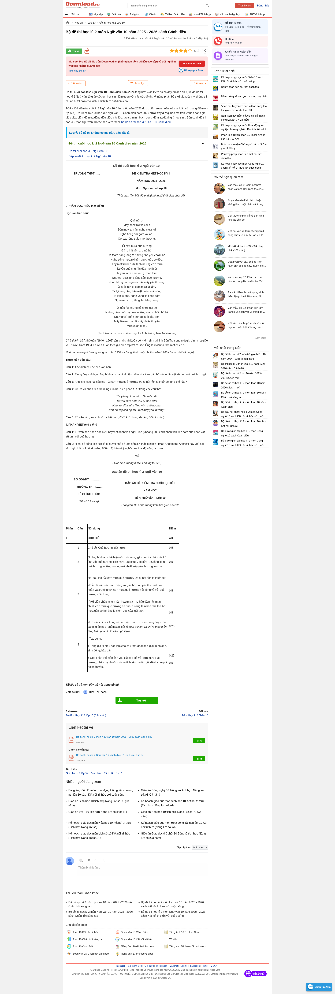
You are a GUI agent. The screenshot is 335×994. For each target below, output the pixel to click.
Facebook (195, 966)
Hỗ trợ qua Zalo (193, 70)
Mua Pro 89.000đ (192, 63)
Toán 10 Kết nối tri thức (86, 932)
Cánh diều (96, 773)
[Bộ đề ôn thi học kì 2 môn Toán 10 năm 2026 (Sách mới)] (215, 384)
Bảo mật (174, 966)
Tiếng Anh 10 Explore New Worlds (184, 936)
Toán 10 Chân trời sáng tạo (88, 939)
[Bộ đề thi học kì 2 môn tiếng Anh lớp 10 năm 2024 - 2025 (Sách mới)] (215, 355)
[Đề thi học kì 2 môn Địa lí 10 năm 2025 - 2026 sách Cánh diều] (215, 365)
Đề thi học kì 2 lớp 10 (77, 773)
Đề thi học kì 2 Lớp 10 (112, 22)
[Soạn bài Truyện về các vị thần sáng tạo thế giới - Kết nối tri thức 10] (215, 107)
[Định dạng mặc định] (103, 860)
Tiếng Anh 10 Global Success (137, 946)
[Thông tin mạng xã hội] (255, 978)
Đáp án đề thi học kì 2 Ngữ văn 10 (90, 156)
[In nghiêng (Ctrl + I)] (95, 860)
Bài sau (198, 83)
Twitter (205, 966)
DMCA (214, 966)
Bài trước (76, 83)
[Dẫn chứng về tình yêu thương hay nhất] (215, 98)
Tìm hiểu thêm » (78, 70)
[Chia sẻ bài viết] (205, 51)
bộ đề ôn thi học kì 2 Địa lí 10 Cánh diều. (146, 122)
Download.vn (68, 23)
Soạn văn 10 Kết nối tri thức (136, 939)
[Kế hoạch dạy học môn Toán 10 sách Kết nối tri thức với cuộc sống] (215, 79)
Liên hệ (184, 966)
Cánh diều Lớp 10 (113, 773)
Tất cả (75, 14)
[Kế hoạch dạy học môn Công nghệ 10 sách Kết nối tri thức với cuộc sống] (215, 165)
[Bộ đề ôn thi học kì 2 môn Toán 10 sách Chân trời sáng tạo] (215, 394)
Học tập (79, 22)
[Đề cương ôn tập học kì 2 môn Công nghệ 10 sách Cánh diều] (215, 432)
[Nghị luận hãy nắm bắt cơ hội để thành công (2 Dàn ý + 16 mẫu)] (215, 117)
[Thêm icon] (81, 860)
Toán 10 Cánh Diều (83, 946)
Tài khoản (120, 966)
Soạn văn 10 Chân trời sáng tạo (91, 953)
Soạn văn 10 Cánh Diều (134, 932)
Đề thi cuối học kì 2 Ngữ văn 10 (88, 151)
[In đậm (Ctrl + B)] (89, 860)
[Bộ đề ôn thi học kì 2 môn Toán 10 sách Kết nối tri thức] (215, 423)
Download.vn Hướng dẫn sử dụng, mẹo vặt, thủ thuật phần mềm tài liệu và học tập (83, 5)
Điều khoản (161, 966)
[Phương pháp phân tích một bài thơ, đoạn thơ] (215, 155)
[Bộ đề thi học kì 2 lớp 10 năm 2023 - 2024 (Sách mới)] (215, 375)
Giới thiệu (149, 966)
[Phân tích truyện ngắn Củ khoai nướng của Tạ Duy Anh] (215, 136)
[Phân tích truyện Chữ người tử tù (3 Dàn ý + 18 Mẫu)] (215, 146)
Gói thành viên (135, 966)
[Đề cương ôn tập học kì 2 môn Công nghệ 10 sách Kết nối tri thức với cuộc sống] (215, 442)
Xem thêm (260, 337)
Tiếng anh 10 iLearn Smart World (187, 946)
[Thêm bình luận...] (142, 869)
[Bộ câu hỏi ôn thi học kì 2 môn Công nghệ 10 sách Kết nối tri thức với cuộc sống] (215, 413)
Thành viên (244, 5)
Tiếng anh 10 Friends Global (137, 953)
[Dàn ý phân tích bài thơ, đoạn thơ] (215, 88)
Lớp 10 (91, 22)
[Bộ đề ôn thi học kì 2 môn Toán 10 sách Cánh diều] (215, 403)
